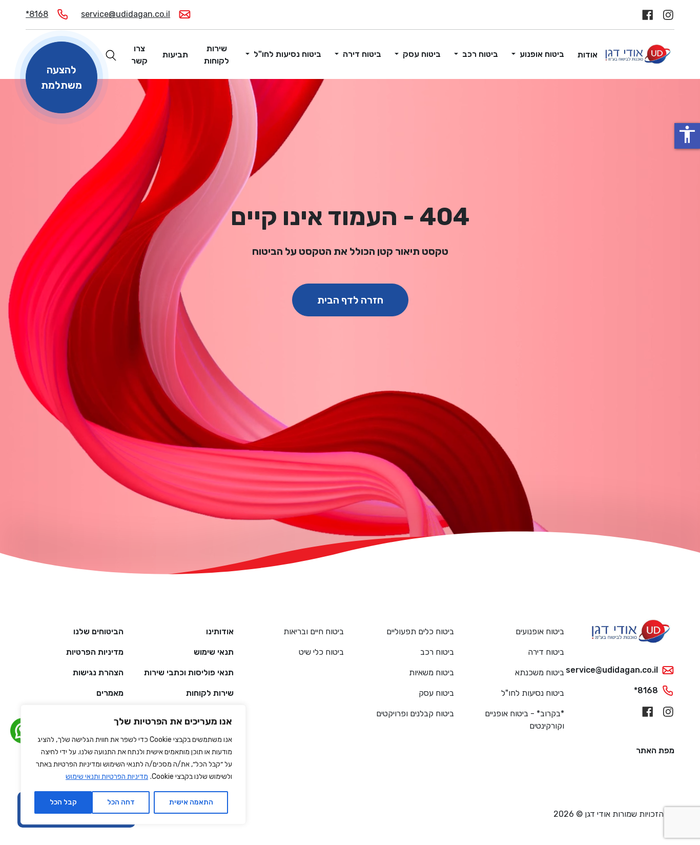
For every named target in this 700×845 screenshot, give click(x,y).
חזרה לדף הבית (350, 300)
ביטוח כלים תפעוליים (420, 631)
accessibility (687, 134)
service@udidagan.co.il (125, 14)
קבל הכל (63, 802)
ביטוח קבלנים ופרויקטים (415, 713)
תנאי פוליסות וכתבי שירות (189, 672)
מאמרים (109, 693)
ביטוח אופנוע (541, 54)
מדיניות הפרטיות (94, 652)
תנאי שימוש (214, 652)
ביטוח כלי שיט (321, 652)
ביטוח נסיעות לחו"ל (286, 54)
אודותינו (220, 631)
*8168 (37, 14)
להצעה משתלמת (61, 77)
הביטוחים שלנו (98, 631)
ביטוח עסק (421, 54)
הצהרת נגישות (98, 672)
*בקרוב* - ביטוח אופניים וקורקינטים (524, 720)
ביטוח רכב (479, 54)
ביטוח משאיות (431, 672)
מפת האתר (655, 750)
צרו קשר (139, 55)
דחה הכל (121, 802)
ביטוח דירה (361, 54)
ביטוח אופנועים (540, 631)
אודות (588, 54)
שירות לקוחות (216, 55)
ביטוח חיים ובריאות (313, 631)
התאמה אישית (191, 802)
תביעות (175, 54)
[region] (133, 764)
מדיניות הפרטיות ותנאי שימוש (107, 776)
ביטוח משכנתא (539, 672)
